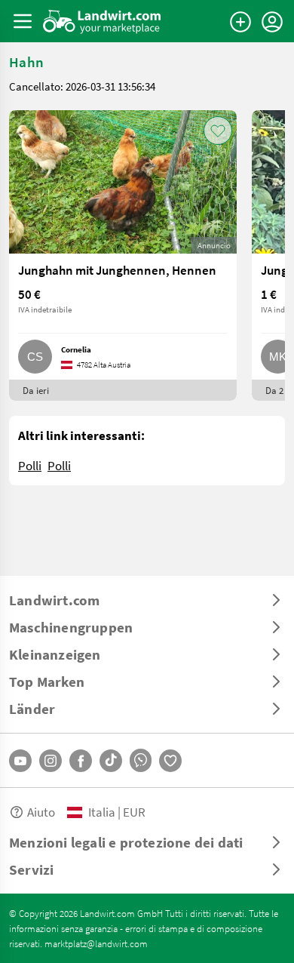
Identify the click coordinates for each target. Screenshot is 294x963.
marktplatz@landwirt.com (96, 943)
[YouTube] (20, 760)
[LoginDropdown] (272, 22)
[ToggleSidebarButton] (22, 21)
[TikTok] (111, 760)
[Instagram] (50, 760)
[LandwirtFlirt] (170, 760)
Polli (29, 465)
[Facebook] (80, 760)
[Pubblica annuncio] (240, 22)
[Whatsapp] (140, 760)
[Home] (102, 21)
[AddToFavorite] (218, 130)
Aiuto (41, 811)
